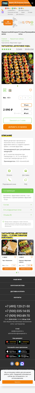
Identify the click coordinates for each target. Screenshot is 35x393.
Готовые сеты (22, 33)
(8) (8, 215)
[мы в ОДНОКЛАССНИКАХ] (17, 364)
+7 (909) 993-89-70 (17, 315)
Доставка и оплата (24, 10)
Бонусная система (17, 285)
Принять (17, 382)
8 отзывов (19, 49)
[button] (17, 272)
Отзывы (30, 12)
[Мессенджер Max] (22, 364)
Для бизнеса (20, 14)
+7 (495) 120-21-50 (15, 19)
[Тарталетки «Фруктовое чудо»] (17, 70)
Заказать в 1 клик (18, 120)
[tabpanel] (17, 71)
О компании (11, 10)
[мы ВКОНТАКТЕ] (12, 364)
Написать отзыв (29, 49)
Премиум (28, 32)
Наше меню (17, 279)
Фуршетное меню (6, 33)
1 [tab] (17, 86)
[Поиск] (23, 22)
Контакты (10, 14)
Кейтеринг (14, 32)
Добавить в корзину (17, 127)
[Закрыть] (32, 3)
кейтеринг (21, 370)
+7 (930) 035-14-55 (15, 25)
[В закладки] (30, 90)
